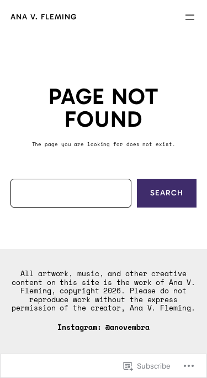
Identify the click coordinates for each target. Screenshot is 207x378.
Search (166, 193)
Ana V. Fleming (43, 17)
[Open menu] (190, 17)
